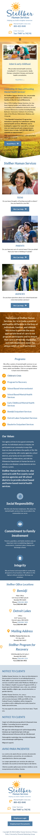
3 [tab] (24, 86)
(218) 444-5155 (22, 658)
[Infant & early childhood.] (20, 52)
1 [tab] (20, 86)
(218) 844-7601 (22, 622)
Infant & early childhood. (20, 64)
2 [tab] (22, 86)
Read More (20, 80)
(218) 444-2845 (22, 602)
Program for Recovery (17, 382)
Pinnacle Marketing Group (26, 834)
